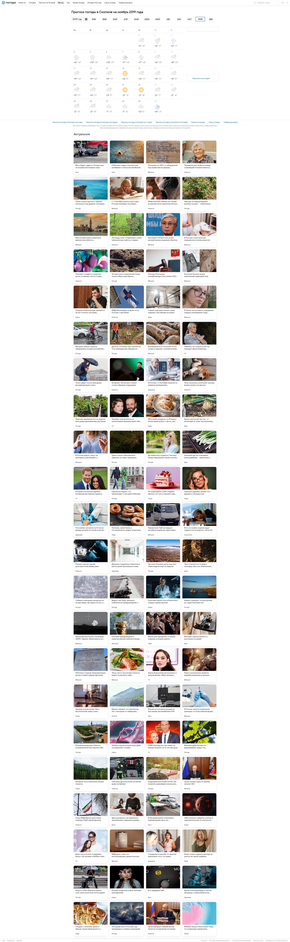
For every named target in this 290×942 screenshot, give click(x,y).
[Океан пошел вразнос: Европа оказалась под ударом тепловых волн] (91, 194)
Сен (179, 19)
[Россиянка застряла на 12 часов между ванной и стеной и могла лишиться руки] (91, 520)
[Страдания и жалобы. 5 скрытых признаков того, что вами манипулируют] (163, 846)
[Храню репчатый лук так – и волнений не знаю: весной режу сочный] (199, 411)
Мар (115, 19)
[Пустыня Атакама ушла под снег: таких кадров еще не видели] (163, 556)
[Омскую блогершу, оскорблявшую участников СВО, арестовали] (163, 266)
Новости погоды (198, 122)
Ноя (200, 19)
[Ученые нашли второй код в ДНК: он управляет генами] (127, 738)
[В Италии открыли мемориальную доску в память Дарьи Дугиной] (91, 665)
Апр (126, 19)
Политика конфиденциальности (219, 940)
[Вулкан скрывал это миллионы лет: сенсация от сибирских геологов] (127, 701)
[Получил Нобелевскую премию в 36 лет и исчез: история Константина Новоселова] (91, 303)
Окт (190, 19)
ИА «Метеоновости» (281, 940)
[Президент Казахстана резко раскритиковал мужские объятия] (163, 230)
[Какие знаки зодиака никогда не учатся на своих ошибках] (199, 846)
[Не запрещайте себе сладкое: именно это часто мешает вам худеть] (163, 484)
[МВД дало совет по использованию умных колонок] (127, 846)
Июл (157, 19)
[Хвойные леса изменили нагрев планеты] (91, 774)
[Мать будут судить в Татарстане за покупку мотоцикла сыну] (91, 158)
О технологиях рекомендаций (241, 940)
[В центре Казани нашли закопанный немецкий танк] (199, 266)
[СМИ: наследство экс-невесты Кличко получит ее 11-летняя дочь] (163, 738)
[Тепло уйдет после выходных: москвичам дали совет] (91, 375)
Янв (94, 19)
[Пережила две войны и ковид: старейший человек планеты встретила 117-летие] (199, 158)
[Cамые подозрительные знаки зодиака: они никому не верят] (163, 303)
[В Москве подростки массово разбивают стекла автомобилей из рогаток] (127, 158)
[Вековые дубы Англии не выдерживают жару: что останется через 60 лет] (199, 738)
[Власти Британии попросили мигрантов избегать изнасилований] (91, 230)
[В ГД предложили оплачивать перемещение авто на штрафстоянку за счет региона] (163, 810)
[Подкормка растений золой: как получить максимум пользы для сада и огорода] (163, 774)
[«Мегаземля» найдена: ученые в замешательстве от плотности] (199, 810)
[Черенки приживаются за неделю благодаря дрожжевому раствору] (91, 411)
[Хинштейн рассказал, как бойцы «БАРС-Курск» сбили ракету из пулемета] (91, 629)
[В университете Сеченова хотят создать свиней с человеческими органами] (163, 339)
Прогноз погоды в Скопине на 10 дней (171, 122)
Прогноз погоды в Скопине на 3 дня (67, 122)
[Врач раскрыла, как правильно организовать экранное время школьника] (127, 810)
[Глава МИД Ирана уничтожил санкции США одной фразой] (91, 810)
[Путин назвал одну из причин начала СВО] (199, 774)
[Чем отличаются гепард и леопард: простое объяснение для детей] (199, 556)
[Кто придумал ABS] (163, 883)
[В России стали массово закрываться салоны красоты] (199, 230)
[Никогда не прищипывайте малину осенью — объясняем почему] (199, 194)
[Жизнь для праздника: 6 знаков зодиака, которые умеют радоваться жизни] (163, 629)
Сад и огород (214, 122)
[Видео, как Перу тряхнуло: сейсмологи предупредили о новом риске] (127, 593)
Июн (147, 19)
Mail (3, 940)
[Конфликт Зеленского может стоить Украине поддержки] (127, 375)
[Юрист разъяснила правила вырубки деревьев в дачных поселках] (199, 665)
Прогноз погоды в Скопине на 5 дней (101, 122)
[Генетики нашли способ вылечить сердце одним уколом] (163, 593)
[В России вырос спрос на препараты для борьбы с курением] (91, 448)
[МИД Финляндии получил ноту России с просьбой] (127, 303)
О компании (10, 940)
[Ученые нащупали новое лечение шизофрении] (127, 883)
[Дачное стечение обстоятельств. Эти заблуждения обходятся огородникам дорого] (127, 339)
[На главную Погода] (10, 2)
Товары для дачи (231, 122)
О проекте (204, 940)
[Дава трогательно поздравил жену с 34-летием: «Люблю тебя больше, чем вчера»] (91, 846)
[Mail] (3, 2)
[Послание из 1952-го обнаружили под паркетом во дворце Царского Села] (163, 158)
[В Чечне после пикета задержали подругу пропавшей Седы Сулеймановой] (199, 303)
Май (136, 19)
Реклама (19, 940)
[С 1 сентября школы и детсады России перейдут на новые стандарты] (127, 194)
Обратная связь (258, 940)
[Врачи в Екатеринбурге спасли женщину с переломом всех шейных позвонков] (199, 883)
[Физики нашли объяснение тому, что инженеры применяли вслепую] (199, 919)
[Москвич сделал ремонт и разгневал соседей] (199, 629)
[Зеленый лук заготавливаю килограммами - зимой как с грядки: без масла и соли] (199, 448)
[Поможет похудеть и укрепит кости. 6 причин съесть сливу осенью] (91, 266)
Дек (211, 19)
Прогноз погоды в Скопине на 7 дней (136, 122)
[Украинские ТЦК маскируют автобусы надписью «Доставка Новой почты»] (163, 520)
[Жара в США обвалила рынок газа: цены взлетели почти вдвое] (91, 883)
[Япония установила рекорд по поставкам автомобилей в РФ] (163, 701)
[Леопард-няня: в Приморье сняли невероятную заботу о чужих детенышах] (127, 230)
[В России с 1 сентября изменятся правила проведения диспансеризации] (163, 375)
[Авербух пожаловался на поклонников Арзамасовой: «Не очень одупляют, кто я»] (127, 411)
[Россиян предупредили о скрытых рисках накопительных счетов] (127, 629)
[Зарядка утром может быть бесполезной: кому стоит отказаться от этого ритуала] (91, 701)
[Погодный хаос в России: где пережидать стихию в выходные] (127, 919)
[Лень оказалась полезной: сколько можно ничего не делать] (199, 375)
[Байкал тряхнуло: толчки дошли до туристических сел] (199, 593)
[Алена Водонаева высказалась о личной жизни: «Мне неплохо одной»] (163, 665)
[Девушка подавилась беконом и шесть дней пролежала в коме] (127, 556)
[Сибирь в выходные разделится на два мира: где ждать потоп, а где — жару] (91, 593)
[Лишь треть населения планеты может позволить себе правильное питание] (127, 665)
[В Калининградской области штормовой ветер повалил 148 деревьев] (91, 738)
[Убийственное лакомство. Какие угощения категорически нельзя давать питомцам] (163, 194)
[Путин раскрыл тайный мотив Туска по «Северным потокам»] (163, 919)
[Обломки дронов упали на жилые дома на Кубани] (127, 774)
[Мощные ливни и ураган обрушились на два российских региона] (91, 339)
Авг (168, 19)
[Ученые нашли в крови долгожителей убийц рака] (91, 556)
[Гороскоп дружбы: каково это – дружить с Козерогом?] (199, 484)
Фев (104, 19)
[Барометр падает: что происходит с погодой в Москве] (127, 484)
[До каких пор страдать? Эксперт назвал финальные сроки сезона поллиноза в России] (163, 448)
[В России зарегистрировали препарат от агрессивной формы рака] (199, 701)
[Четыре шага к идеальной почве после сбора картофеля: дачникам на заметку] (127, 266)
